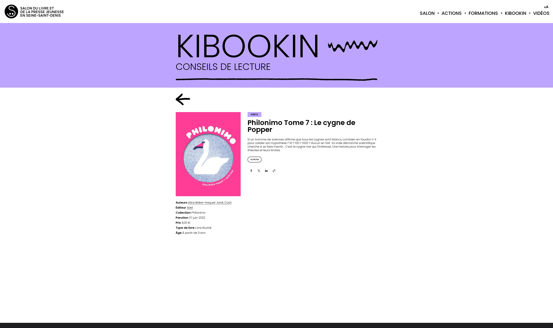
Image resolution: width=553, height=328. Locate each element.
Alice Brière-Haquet (202, 202)
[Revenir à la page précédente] (183, 99)
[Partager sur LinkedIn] (266, 171)
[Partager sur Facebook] (251, 171)
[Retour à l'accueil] (16, 11)
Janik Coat (224, 202)
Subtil (254, 114)
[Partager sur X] (259, 171)
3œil (190, 207)
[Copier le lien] (274, 171)
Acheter (254, 159)
